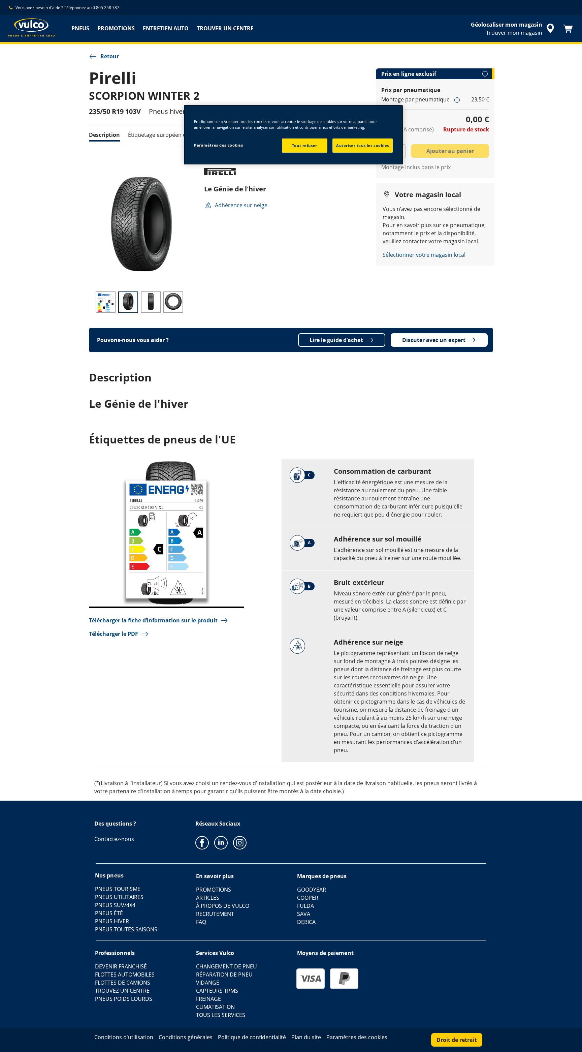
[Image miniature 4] (173, 302)
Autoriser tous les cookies (362, 145)
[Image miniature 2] (128, 302)
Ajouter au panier (450, 151)
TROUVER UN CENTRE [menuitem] (225, 28)
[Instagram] (240, 842)
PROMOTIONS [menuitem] (116, 28)
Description (104, 134)
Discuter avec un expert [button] (433, 340)
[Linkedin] (221, 842)
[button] (457, 99)
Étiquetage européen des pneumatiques (179, 134)
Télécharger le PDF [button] (113, 634)
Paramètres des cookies (218, 145)
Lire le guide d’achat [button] (336, 340)
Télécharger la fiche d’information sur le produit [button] (153, 620)
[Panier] (568, 29)
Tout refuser (304, 145)
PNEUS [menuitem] (80, 28)
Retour (109, 56)
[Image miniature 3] (151, 302)
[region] (293, 134)
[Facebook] (202, 842)
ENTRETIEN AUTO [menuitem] (166, 28)
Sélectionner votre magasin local (424, 254)
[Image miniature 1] (106, 302)
